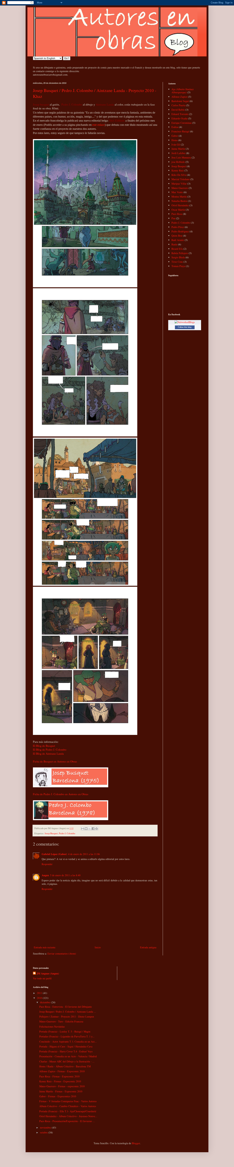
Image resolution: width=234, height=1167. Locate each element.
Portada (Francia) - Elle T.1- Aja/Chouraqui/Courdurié (67, 1111)
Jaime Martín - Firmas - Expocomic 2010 (60, 1091)
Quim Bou (176, 235)
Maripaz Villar (179, 183)
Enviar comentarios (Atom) (62, 953)
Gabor (174, 135)
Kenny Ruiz (177, 170)
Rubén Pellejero (179, 253)
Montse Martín (179, 196)
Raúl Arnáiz (177, 240)
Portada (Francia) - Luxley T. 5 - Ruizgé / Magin (64, 1031)
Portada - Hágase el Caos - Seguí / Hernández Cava (65, 1046)
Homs (174, 140)
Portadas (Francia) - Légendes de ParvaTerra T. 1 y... (67, 1036)
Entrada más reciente (44, 947)
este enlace (98, 124)
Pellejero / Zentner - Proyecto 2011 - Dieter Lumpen (66, 1016)
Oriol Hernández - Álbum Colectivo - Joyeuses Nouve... (68, 1116)
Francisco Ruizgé (180, 131)
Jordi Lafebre (178, 153)
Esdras (174, 127)
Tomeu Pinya (178, 266)
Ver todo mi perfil (42, 978)
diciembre (45, 1002)
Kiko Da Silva (178, 175)
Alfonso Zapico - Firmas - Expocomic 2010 (62, 1071)
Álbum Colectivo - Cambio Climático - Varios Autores (67, 1106)
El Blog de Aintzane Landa (48, 753)
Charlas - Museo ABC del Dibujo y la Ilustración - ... (67, 1061)
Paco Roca (176, 214)
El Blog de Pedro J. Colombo (49, 749)
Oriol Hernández (180, 205)
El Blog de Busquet (44, 746)
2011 (40, 993)
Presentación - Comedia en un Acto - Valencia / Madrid (68, 1056)
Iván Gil (175, 144)
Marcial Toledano (180, 179)
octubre (44, 1132)
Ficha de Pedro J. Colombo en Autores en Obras (60, 794)
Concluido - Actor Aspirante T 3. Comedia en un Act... (68, 1041)
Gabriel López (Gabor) (54, 854)
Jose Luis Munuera (181, 157)
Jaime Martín (178, 148)
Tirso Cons (177, 261)
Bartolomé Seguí (180, 101)
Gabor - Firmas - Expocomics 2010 (57, 1096)
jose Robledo (178, 162)
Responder (47, 864)
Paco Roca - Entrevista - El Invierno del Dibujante (65, 1006)
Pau (173, 218)
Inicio (98, 947)
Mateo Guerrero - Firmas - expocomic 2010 (62, 1086)
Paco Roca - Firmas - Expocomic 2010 (59, 1076)
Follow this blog (184, 327)
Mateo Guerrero (179, 188)
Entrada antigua (148, 947)
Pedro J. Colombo (67, 833)
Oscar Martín (178, 209)
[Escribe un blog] (86, 828)
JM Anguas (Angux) (48, 973)
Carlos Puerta (178, 105)
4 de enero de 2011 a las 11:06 (84, 854)
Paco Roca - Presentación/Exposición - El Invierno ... (67, 1121)
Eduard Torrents (179, 114)
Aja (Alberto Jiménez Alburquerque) (182, 90)
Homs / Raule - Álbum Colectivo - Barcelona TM (65, 1066)
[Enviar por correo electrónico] (82, 828)
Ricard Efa (177, 248)
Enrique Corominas (181, 122)
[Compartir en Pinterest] (96, 828)
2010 (40, 998)
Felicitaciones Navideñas (52, 1026)
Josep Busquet (51, 833)
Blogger (136, 1143)
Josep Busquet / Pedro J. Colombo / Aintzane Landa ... (67, 1011)
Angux (45, 875)
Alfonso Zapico (179, 96)
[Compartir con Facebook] (93, 828)
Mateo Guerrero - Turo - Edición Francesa (61, 1021)
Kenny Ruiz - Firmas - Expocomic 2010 (60, 1081)
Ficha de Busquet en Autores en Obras (55, 761)
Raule (174, 244)
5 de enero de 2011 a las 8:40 (65, 875)
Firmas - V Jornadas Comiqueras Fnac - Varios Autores (68, 1101)
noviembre (46, 1127)
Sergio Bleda (178, 257)
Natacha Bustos (179, 201)
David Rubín (178, 109)
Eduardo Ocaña (179, 118)
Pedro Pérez (177, 227)
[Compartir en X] (89, 828)
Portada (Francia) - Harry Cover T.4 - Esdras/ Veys (66, 1051)
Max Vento (177, 192)
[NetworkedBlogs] (185, 322)
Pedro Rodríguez (180, 231)
